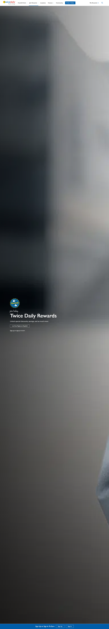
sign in (18, 330)
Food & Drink (22, 3)
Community (59, 3)
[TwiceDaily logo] (9, 4)
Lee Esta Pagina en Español (19, 326)
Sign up (12, 330)
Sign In (70, 626)
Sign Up (60, 626)
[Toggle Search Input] (103, 3)
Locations (43, 3)
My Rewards (93, 3)
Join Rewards (33, 3)
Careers (50, 3)
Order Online (70, 3)
